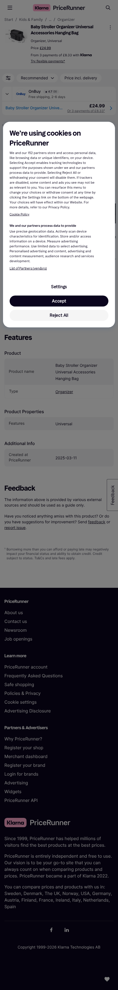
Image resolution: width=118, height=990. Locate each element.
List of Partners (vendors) (28, 268)
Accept (59, 301)
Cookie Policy (19, 214)
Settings (59, 286)
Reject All (59, 315)
